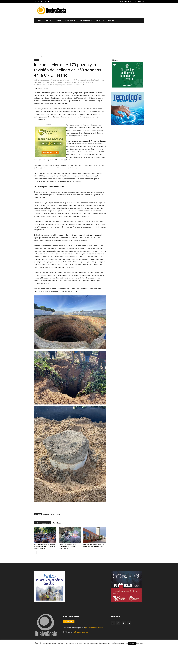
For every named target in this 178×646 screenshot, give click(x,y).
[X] (45, 1)
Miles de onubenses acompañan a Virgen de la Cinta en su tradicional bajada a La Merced (44, 546)
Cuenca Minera (84, 20)
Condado (98, 20)
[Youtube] (48, 1)
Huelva (40, 20)
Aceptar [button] (132, 643)
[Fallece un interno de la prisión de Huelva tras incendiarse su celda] (94, 535)
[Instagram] (42, 1)
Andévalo (69, 20)
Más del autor (57, 523)
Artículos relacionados (42, 523)
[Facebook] (38, 1)
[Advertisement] (106, 10)
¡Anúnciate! (68, 621)
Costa (48, 20)
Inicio (35, 57)
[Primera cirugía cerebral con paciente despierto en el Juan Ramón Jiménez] (70, 535)
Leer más (139, 643)
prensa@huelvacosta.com (94, 628)
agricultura (46, 514)
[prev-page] (35, 552)
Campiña (110, 20)
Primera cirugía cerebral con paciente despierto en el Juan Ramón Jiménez (68, 546)
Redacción (39, 88)
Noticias (58, 514)
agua (52, 514)
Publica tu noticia (139, 1)
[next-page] (38, 552)
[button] (35, 1)
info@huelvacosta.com (80, 632)
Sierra (58, 20)
